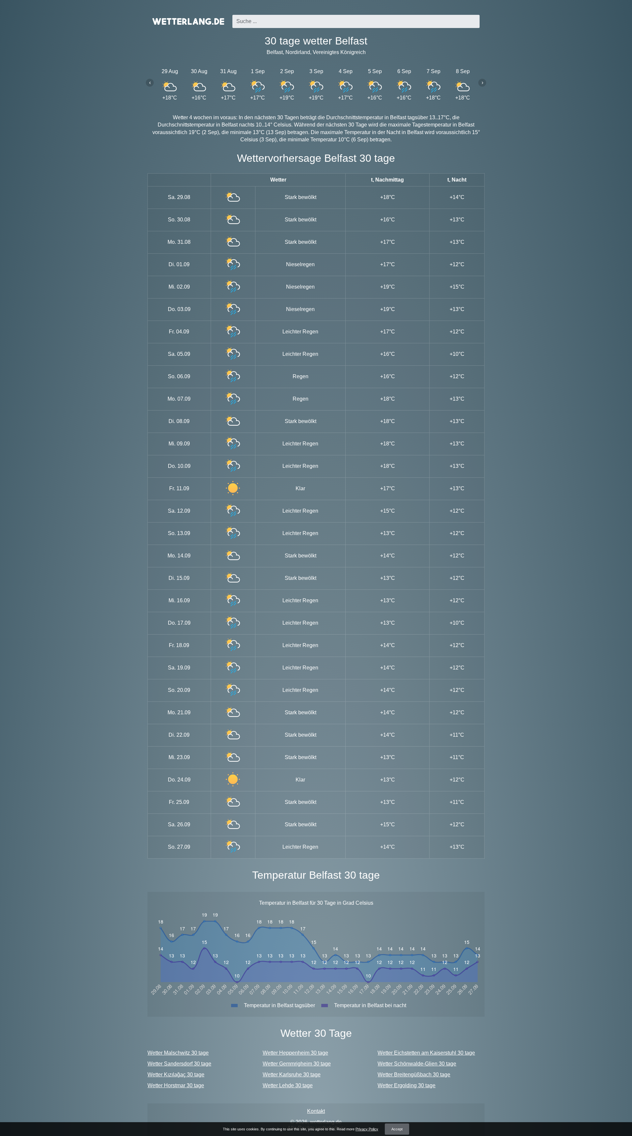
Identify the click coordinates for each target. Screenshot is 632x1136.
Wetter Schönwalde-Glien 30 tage (417, 1063)
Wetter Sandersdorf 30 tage (179, 1063)
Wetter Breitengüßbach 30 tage (414, 1074)
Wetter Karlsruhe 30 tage (292, 1074)
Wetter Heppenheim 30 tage (295, 1053)
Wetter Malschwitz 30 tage (178, 1053)
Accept (397, 1129)
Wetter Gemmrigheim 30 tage (297, 1063)
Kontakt (316, 1111)
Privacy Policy (367, 1129)
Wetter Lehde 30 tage (288, 1085)
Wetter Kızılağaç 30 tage (175, 1074)
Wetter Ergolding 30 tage (406, 1085)
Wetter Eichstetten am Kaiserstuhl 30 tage (426, 1053)
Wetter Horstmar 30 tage (175, 1085)
